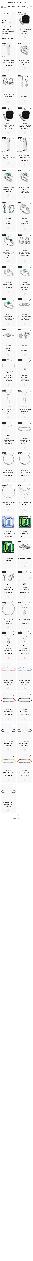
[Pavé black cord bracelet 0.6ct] (24, 700)
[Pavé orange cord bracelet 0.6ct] (24, 761)
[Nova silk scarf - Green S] (8, 547)
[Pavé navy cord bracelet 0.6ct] (8, 730)
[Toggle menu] (2, 7)
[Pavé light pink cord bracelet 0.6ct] (8, 669)
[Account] (27, 7)
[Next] (30, 2)
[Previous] (2, 2)
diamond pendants (7, 38)
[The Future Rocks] (16, 7)
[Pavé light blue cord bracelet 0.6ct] (24, 669)
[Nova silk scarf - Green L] (24, 522)
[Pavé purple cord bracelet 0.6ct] (8, 791)
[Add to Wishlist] (29, 13)
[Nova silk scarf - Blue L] (8, 522)
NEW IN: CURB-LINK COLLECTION (17, 2)
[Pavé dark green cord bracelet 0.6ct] (24, 730)
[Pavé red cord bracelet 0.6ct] (8, 700)
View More (16, 819)
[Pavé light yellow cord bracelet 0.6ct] (8, 761)
